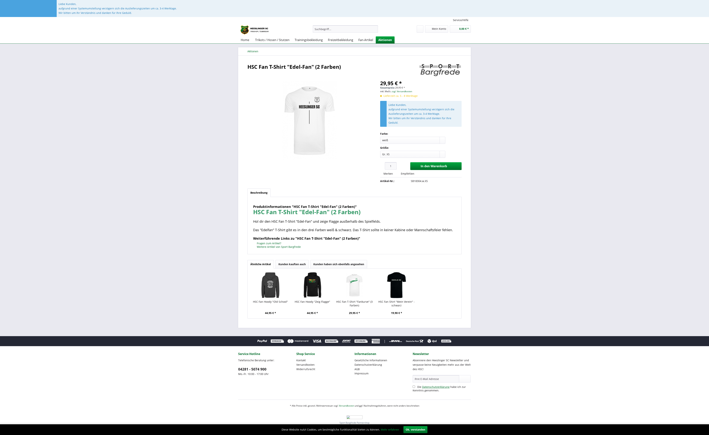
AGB (357, 369)
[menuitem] (345, 29)
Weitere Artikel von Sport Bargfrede (278, 247)
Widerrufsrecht (305, 369)
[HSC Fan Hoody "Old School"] (270, 285)
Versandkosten (305, 364)
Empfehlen (407, 173)
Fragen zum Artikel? (268, 243)
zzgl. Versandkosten (402, 91)
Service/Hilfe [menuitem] (460, 20)
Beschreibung (259, 192)
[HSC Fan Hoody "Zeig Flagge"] (312, 285)
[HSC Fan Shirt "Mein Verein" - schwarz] (396, 285)
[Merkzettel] (420, 29)
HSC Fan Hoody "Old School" (270, 301)
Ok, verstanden (415, 429)
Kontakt (301, 360)
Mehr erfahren (390, 429)
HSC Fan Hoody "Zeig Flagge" (312, 301)
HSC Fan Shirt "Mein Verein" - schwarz (396, 303)
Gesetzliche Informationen (370, 360)
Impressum (361, 373)
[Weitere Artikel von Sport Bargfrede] (440, 70)
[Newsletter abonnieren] (465, 379)
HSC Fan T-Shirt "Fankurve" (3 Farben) (354, 303)
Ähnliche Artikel (260, 264)
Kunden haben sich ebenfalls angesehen (338, 264)
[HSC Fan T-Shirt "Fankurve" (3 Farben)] (354, 285)
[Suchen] (374, 29)
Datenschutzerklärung (368, 364)
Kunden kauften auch (292, 264)
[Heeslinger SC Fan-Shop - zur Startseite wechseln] (255, 30)
